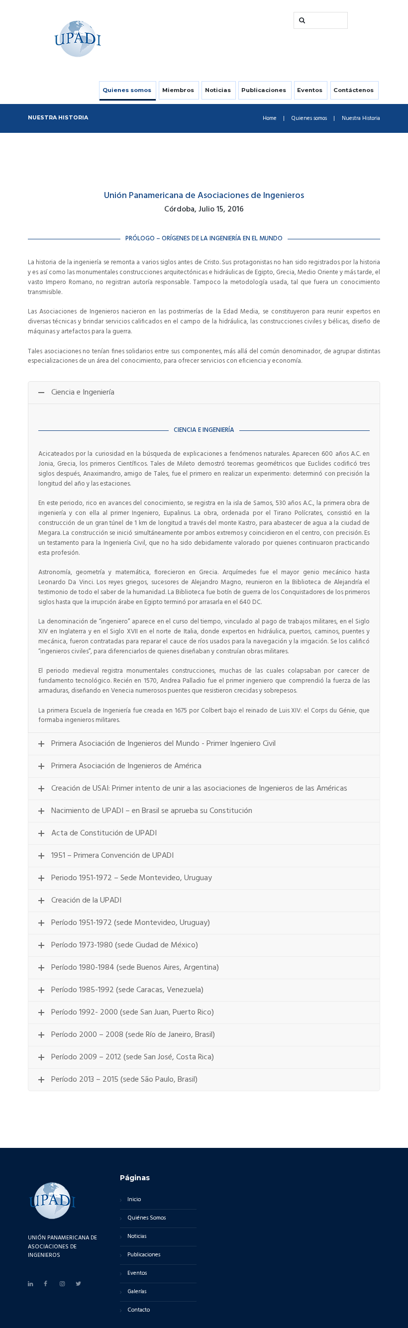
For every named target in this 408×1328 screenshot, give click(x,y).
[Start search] (301, 20)
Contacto (138, 1310)
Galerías (136, 1291)
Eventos (309, 90)
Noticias (218, 90)
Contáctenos (353, 90)
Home (270, 118)
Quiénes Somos (146, 1218)
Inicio (134, 1199)
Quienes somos (126, 90)
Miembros (178, 90)
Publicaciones (263, 90)
